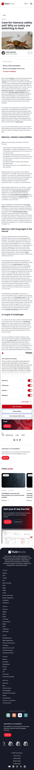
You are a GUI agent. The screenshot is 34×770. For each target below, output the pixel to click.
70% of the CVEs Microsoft (20, 191)
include (27, 252)
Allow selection (17, 411)
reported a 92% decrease (12, 309)
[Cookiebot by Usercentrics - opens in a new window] (25, 353)
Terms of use (17, 755)
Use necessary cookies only (17, 416)
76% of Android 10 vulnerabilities (19, 194)
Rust (27, 83)
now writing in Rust (12, 340)
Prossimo (11, 78)
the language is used (19, 297)
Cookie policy (17, 763)
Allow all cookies (17, 406)
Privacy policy (17, 758)
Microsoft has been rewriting (16, 92)
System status (17, 761)
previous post (19, 121)
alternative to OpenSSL (8, 90)
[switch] (30, 385)
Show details (25, 401)
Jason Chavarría (11, 52)
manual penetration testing (20, 211)
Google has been (17, 264)
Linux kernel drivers (21, 90)
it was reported (23, 196)
